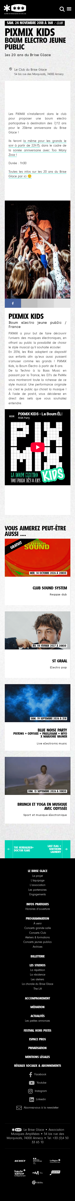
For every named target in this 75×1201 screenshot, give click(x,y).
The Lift (38, 988)
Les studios (37, 965)
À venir (38, 923)
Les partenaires (37, 890)
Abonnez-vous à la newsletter (41, 1107)
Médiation (37, 1007)
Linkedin (41, 1099)
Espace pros (37, 1039)
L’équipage (37, 880)
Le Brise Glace (37, 871)
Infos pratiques (37, 904)
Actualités (38, 1016)
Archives (37, 946)
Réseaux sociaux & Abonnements (37, 1066)
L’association (37, 885)
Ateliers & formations (37, 937)
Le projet (37, 876)
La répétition (37, 970)
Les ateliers (37, 979)
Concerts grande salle (37, 928)
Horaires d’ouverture (37, 909)
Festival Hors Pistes (37, 1030)
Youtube (41, 1082)
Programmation (37, 918)
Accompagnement (37, 998)
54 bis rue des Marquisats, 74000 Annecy (39, 74)
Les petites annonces (37, 1020)
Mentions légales (37, 1057)
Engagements (37, 894)
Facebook (40, 1074)
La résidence (37, 974)
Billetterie (38, 956)
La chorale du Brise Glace (37, 984)
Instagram (41, 1091)
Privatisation (37, 1048)
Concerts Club (37, 933)
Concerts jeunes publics (37, 942)
